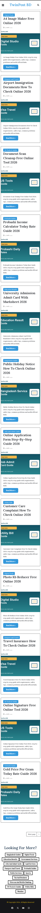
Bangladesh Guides (11, 360)
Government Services (29, 859)
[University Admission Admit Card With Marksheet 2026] (20, 321)
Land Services (30, 864)
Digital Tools (9, 15)
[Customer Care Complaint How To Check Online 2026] (20, 533)
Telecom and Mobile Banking (20, 882)
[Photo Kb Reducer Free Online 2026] (20, 600)
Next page (32, 834)
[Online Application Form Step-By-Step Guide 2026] (20, 462)
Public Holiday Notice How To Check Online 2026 (19, 368)
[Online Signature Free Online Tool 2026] (20, 728)
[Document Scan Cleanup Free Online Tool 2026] (20, 181)
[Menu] (3, 5)
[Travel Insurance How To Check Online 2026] (20, 664)
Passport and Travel (11, 79)
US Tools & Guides (10, 150)
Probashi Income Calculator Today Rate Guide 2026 (19, 226)
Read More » (10, 67)
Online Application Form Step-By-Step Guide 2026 (17, 439)
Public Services (16, 873)
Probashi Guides (10, 218)
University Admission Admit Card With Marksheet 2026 (19, 297)
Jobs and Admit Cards (12, 431)
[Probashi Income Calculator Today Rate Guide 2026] (20, 250)
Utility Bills (8, 502)
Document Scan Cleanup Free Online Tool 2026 (18, 158)
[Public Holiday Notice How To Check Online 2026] (20, 391)
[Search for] (38, 5)
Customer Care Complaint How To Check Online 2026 (17, 510)
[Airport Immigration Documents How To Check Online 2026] (20, 110)
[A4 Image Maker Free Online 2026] (20, 42)
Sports (28, 873)
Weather (20, 891)
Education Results (10, 289)
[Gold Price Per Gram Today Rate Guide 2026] (20, 792)
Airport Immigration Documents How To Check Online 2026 (18, 87)
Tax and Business (20, 878)
